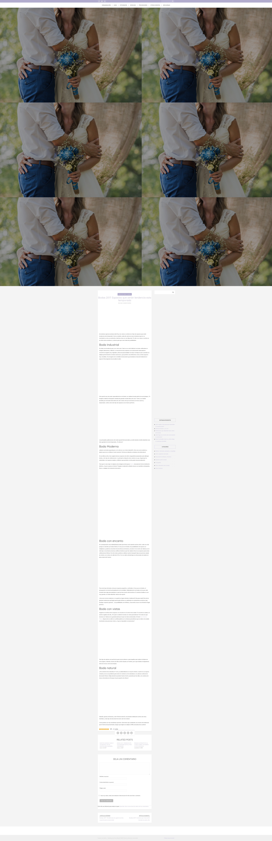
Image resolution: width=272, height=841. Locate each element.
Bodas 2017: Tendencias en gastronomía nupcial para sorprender (124, 744)
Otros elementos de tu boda (162, 465)
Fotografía (123, 5)
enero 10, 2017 (103, 747)
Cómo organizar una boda (161, 454)
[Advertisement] (165, 319)
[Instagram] (105, 1)
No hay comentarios (124, 303)
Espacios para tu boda (124, 294)
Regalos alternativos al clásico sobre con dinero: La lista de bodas (141, 744)
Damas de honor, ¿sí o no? (161, 428)
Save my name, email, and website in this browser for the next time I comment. (120, 795)
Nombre (104, 776)
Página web (103, 788)
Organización (106, 5)
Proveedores (143, 5)
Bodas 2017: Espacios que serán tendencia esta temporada (124, 299)
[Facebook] (99, 1)
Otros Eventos (155, 5)
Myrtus (132, 464)
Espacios (133, 5)
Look (115, 5)
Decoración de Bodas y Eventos (163, 456)
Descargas (166, 5)
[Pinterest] (102, 1)
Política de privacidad (169, 838)
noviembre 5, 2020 (138, 747)
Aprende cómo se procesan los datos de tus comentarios (134, 806)
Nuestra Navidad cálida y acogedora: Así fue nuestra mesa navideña (107, 744)
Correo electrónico (107, 782)
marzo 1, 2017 (120, 747)
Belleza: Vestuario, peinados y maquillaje (165, 451)
